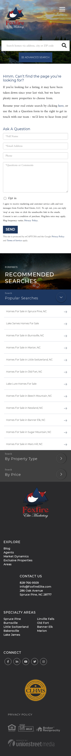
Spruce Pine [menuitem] (12, 619)
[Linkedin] (17, 661)
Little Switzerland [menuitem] (16, 627)
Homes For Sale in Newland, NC (24, 407)
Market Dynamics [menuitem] (16, 556)
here (61, 106)
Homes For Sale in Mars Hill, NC (24, 444)
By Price (13, 474)
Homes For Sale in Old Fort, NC (24, 371)
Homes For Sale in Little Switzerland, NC (29, 359)
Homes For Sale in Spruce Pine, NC (26, 311)
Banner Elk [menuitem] (45, 627)
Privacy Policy (31, 221)
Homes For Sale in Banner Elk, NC (25, 419)
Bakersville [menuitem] (11, 631)
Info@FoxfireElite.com (35, 586)
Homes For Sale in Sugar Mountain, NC (28, 432)
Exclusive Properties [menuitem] (18, 560)
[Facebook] (8, 661)
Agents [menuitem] (9, 552)
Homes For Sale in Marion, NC (23, 347)
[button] (64, 45)
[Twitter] (34, 661)
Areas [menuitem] (7, 564)
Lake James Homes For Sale (22, 323)
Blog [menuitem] (7, 548)
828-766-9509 (29, 582)
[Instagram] (43, 661)
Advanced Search (37, 57)
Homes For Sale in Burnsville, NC (25, 335)
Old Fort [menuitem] (43, 623)
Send (10, 229)
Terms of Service (14, 241)
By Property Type (21, 459)
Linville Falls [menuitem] (45, 619)
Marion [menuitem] (42, 631)
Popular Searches (21, 298)
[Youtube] (25, 661)
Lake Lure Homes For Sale (21, 383)
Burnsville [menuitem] (11, 623)
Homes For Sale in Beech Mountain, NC (29, 395)
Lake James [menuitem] (12, 634)
